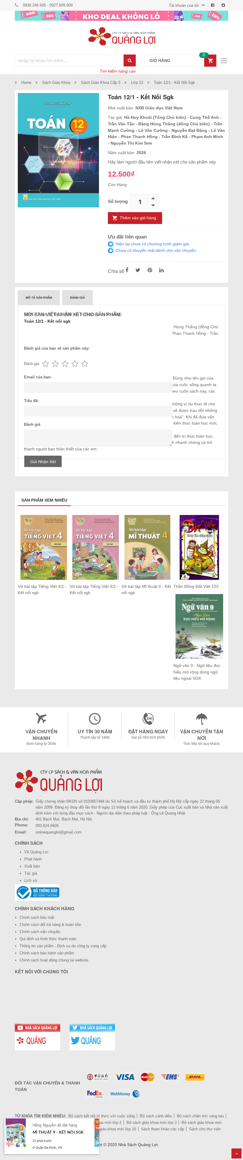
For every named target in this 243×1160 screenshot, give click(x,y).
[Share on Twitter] (137, 270)
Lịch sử (30, 880)
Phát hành (33, 859)
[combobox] (69, 60)
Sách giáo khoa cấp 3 (100, 82)
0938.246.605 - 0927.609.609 (48, 5)
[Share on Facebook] (126, 270)
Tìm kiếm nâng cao (118, 71)
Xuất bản (32, 866)
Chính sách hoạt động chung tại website (54, 960)
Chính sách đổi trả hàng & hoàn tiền (50, 924)
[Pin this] (150, 270)
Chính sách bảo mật (37, 917)
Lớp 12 (137, 82)
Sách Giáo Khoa (56, 82)
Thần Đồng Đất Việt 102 (196, 586)
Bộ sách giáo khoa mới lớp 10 (110, 1129)
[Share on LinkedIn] (161, 270)
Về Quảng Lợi (36, 852)
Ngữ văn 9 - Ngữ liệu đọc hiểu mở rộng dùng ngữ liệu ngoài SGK (196, 672)
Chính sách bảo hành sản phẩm (47, 953)
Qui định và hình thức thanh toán (48, 939)
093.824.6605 (47, 825)
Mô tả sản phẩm (39, 297)
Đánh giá (77, 297)
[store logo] (121, 36)
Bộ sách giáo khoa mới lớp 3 (152, 1122)
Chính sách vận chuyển (40, 931)
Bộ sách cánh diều (156, 1116)
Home (26, 82)
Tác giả (30, 873)
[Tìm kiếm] (130, 60)
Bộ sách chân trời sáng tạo (200, 1116)
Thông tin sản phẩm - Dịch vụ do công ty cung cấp (63, 946)
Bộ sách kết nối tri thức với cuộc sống (101, 1116)
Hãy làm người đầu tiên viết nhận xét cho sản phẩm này (162, 161)
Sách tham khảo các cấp (162, 1129)
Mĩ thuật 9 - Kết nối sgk (58, 1133)
